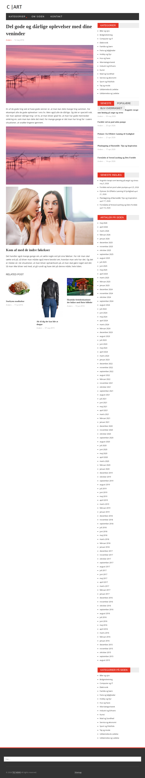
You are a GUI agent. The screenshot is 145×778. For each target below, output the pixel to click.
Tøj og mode (105, 85)
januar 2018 (104, 547)
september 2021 (106, 391)
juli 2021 (103, 398)
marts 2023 (104, 356)
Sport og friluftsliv (107, 81)
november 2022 (106, 367)
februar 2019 (105, 508)
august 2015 (105, 660)
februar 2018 (105, 543)
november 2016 (106, 601)
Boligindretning (106, 35)
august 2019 (105, 484)
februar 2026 (105, 234)
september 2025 (106, 254)
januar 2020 (104, 469)
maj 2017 (103, 578)
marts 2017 (104, 586)
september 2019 (106, 480)
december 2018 (106, 516)
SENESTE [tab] (105, 103)
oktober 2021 (105, 387)
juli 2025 (103, 262)
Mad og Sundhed (107, 74)
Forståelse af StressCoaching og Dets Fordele (117, 158)
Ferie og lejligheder (107, 50)
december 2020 (106, 426)
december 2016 (106, 597)
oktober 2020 (105, 434)
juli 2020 (103, 445)
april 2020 (104, 457)
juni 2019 (103, 492)
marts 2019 (104, 504)
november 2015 (106, 648)
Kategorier (17, 16)
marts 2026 (104, 231)
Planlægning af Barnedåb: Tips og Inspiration (117, 146)
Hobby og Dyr (105, 54)
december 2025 (106, 242)
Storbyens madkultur (15, 301)
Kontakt (56, 16)
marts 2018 (104, 539)
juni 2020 (103, 449)
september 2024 (106, 301)
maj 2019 (103, 496)
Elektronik (104, 42)
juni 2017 (103, 574)
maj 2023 (103, 348)
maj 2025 (103, 270)
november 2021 (106, 383)
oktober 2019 (105, 476)
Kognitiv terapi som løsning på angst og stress (119, 180)
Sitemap (78, 772)
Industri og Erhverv (108, 66)
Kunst (102, 70)
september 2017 (106, 562)
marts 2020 (104, 461)
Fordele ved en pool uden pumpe (112, 122)
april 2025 (104, 274)
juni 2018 (103, 531)
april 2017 (104, 582)
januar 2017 (104, 594)
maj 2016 (103, 625)
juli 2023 (103, 340)
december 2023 (106, 332)
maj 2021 (103, 406)
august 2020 (105, 441)
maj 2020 (103, 453)
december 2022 (106, 363)
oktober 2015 (105, 652)
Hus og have (105, 58)
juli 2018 (103, 527)
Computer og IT (106, 38)
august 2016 (105, 613)
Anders (9, 40)
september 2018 (106, 523)
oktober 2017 (105, 558)
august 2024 (105, 305)
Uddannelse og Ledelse (109, 93)
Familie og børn (106, 46)
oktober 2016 (105, 605)
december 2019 (106, 473)
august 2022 (105, 375)
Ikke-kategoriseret (107, 62)
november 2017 (106, 555)
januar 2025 (104, 285)
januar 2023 (104, 359)
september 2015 (106, 656)
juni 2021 (103, 402)
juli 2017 (103, 570)
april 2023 (104, 352)
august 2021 (105, 394)
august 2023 (105, 336)
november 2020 (106, 430)
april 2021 (104, 410)
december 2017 (106, 551)
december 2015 (106, 644)
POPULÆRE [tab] (124, 103)
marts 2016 (104, 633)
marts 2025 (104, 277)
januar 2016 (104, 640)
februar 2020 (105, 465)
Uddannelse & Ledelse (109, 89)
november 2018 (106, 519)
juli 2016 (103, 617)
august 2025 (105, 258)
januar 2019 (104, 512)
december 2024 (106, 289)
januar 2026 (104, 238)
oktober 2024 (105, 297)
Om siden (38, 16)
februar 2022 (105, 379)
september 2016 (106, 609)
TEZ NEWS (16, 772)
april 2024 (104, 320)
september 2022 (106, 371)
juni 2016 (103, 621)
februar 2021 (105, 418)
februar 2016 (105, 637)
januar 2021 (104, 422)
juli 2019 (103, 488)
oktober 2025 (105, 250)
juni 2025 (103, 266)
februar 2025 (105, 281)
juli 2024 (103, 309)
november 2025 (106, 246)
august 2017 (105, 566)
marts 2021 (104, 414)
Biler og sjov (105, 31)
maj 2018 (103, 535)
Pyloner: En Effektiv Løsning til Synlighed (116, 134)
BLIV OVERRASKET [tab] (111, 108)
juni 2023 (103, 344)
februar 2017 (105, 590)
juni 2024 (103, 312)
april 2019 (104, 500)
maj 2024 (103, 316)
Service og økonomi (108, 77)
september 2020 (106, 437)
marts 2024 (104, 324)
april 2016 (104, 629)
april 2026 (104, 227)
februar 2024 (105, 328)
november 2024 (106, 293)
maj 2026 (103, 223)
